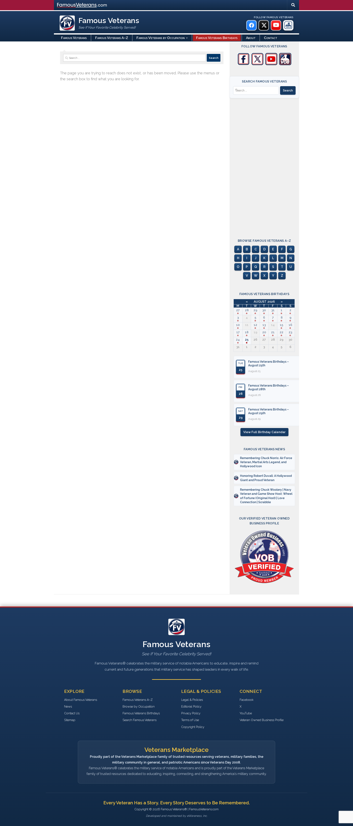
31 (273, 310)
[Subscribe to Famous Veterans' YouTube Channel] (271, 64)
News (68, 706)
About (251, 38)
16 (290, 325)
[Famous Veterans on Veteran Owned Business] (288, 25)
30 (264, 310)
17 (238, 332)
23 (290, 332)
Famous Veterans (74, 38)
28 (247, 310)
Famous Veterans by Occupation (160, 38)
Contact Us (71, 713)
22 (281, 332)
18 (246, 332)
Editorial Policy (191, 706)
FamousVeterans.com (82, 5)
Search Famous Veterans (139, 720)
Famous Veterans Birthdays (217, 38)
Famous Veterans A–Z (111, 38)
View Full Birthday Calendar (264, 432)
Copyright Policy (192, 727)
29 (255, 310)
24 (238, 339)
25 (246, 339)
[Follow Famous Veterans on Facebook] (243, 64)
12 (255, 325)
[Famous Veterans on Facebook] (251, 25)
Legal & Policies (192, 700)
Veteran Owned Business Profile (262, 720)
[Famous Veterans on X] (264, 25)
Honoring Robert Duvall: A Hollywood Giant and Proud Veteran (266, 478)
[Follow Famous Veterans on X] (257, 64)
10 (238, 325)
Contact (270, 38)
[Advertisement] (264, 165)
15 (281, 325)
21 (273, 332)
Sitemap (69, 720)
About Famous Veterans (80, 700)
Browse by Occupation (139, 706)
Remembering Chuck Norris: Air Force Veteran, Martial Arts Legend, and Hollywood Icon (266, 462)
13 (264, 325)
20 (264, 332)
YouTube (246, 713)
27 (238, 310)
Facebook (247, 700)
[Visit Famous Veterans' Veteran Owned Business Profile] (285, 64)
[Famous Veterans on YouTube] (276, 25)
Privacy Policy (190, 713)
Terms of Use (190, 720)
